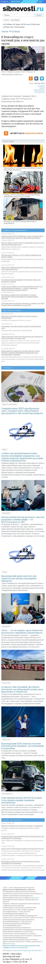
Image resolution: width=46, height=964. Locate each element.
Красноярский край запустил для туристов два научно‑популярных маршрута (19, 578)
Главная (4, 31)
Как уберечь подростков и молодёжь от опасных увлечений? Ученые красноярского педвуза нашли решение (19, 296)
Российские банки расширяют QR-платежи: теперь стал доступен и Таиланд (21, 281)
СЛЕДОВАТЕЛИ (39, 92)
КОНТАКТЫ (15, 878)
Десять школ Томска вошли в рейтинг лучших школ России (22, 849)
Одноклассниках (34, 133)
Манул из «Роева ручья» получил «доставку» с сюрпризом (22, 826)
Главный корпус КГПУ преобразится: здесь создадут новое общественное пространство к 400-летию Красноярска (22, 237)
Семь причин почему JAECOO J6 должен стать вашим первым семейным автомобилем (21, 800)
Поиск (39, 15)
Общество (8, 27)
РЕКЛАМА (31, 878)
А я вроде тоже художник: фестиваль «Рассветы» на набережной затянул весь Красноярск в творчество (22, 689)
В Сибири (8, 24)
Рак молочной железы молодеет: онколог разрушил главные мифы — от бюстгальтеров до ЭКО (23, 519)
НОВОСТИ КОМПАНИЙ (15, 230)
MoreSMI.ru (39, 950)
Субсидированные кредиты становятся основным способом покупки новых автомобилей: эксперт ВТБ (22, 304)
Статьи (6, 20)
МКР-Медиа (15, 20)
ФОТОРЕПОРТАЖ (12, 310)
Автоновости (7, 794)
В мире (17, 24)
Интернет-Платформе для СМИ (25, 950)
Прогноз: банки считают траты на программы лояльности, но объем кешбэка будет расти (22, 244)
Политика (35, 24)
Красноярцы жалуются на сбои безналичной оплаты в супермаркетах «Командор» (20, 862)
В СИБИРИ (41, 86)
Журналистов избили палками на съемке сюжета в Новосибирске (19, 317)
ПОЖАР (42, 88)
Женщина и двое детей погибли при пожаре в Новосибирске (20, 222)
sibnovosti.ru (35, 898)
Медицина (6, 513)
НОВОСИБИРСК (39, 90)
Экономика (19, 27)
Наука (4, 449)
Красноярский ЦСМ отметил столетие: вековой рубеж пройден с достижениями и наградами (22, 746)
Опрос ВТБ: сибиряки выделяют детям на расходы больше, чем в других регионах (22, 268)
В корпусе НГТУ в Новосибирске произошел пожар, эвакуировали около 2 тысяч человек (22, 196)
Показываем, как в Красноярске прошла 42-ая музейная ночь (21, 327)
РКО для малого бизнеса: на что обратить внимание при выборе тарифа (21, 256)
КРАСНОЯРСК (15, 2)
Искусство (6, 683)
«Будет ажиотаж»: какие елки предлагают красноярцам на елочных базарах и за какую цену (22, 337)
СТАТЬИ (8, 368)
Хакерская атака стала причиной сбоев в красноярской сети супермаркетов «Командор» (22, 837)
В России (25, 24)
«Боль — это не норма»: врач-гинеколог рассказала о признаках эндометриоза (22, 631)
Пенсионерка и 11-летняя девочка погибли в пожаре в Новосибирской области (23, 169)
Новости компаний (9, 404)
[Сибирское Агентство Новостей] (23, 8)
